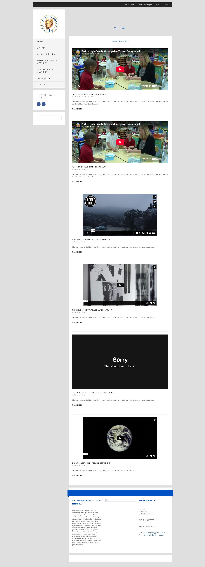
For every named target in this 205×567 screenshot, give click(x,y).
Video (126, 41)
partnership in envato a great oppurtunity (92, 310)
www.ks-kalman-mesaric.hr (154, 535)
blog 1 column (88, 96)
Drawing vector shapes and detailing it (91, 463)
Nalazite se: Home (117, 41)
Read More (77, 109)
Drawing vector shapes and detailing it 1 (91, 240)
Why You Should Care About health (89, 94)
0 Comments (76, 96)
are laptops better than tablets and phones (93, 393)
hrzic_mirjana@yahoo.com (154, 533)
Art (85, 169)
